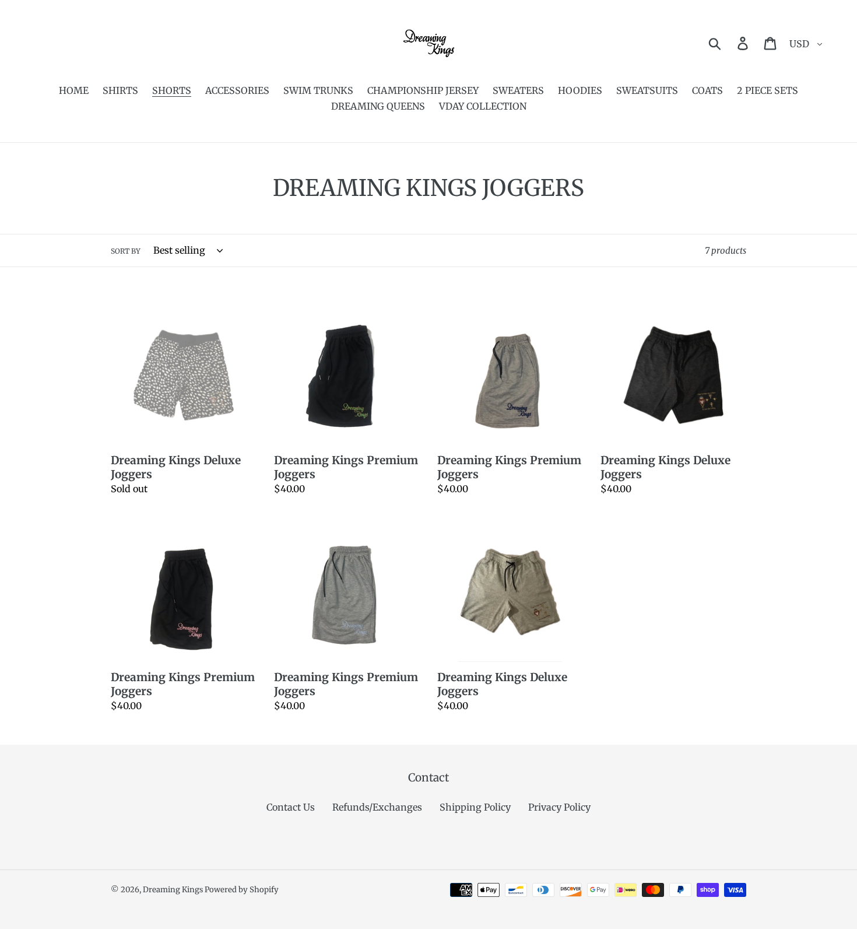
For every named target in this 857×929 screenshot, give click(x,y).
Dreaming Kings (174, 890)
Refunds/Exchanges (377, 807)
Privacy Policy (559, 807)
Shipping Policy (475, 807)
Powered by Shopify (242, 890)
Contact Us (290, 807)
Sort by (126, 251)
